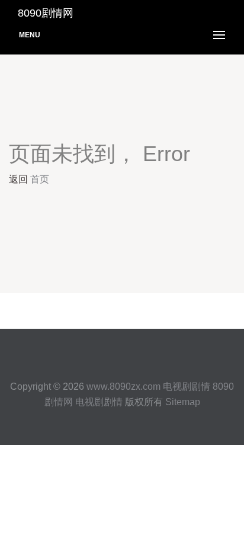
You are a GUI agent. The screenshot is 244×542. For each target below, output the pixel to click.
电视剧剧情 (186, 386)
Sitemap (182, 402)
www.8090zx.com (123, 386)
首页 (39, 179)
